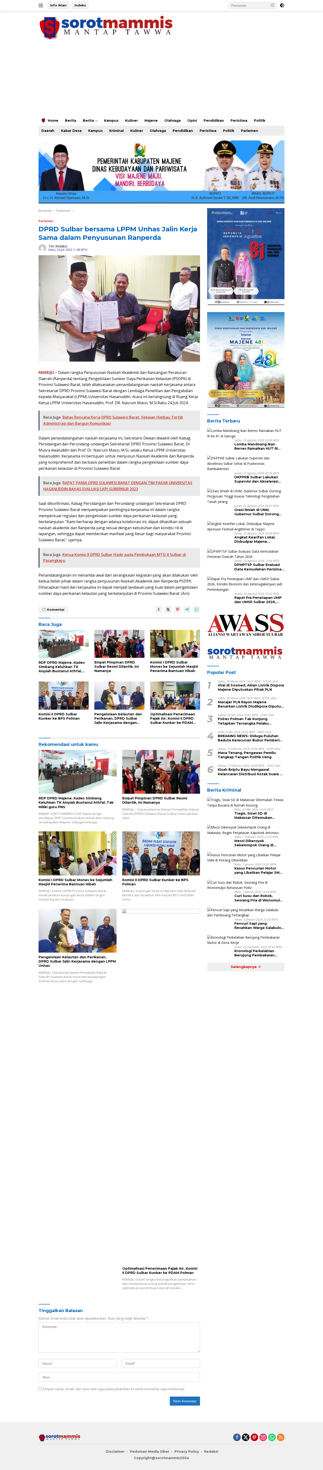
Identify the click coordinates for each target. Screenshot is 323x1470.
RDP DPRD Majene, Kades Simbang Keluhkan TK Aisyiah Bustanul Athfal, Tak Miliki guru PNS (62, 666)
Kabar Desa (71, 131)
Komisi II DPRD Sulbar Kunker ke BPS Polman (59, 716)
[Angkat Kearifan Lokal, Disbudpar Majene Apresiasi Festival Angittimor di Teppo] (245, 526)
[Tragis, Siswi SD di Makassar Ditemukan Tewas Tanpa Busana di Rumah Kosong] (245, 802)
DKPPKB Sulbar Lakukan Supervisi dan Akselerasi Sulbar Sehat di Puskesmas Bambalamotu (258, 479)
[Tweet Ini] (168, 609)
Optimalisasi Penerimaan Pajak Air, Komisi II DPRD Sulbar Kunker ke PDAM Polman (172, 718)
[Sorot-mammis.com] (107, 27)
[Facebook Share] (158, 609)
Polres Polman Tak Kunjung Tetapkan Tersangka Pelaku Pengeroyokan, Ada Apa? (243, 721)
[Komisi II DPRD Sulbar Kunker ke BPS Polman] (64, 695)
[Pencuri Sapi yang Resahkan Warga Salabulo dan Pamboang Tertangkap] (245, 912)
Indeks (80, 5)
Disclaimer (115, 1451)
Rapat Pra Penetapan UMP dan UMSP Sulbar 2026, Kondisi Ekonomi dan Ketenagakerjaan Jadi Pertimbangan (258, 600)
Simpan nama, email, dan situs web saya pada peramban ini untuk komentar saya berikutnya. (114, 1389)
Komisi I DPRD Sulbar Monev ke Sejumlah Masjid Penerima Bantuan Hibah (174, 666)
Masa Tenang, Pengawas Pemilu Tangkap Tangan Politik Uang (247, 755)
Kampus (111, 120)
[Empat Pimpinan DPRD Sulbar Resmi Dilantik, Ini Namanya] (119, 644)
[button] (272, 5)
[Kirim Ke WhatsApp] (196, 609)
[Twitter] (245, 1438)
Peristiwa (239, 120)
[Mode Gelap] (282, 5)
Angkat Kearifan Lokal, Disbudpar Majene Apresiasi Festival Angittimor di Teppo (254, 539)
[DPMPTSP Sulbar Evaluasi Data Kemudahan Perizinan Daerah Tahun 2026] (245, 554)
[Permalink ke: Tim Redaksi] (42, 247)
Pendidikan (214, 120)
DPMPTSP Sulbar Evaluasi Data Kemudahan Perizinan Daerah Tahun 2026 (259, 567)
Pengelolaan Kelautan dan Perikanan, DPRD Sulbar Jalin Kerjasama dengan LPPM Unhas (118, 718)
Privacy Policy (187, 1451)
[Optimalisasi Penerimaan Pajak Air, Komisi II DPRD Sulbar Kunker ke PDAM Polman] (175, 695)
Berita (70, 120)
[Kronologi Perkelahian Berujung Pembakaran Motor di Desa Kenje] (245, 940)
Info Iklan (58, 5)
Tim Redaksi (57, 246)
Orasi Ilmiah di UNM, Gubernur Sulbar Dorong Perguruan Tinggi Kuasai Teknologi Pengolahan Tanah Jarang (256, 512)
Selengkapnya (244, 967)
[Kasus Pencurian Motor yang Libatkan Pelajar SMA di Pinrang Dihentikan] (245, 857)
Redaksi (211, 1451)
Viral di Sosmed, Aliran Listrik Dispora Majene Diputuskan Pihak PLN (251, 687)
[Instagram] (263, 1438)
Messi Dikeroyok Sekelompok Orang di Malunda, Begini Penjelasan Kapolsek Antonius (259, 843)
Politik (259, 120)
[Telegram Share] (187, 609)
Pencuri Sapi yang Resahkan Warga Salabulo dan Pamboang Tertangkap (259, 925)
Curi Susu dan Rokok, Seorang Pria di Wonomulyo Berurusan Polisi (259, 898)
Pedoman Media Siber (149, 1451)
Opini (192, 120)
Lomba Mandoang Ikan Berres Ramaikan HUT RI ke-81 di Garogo (256, 446)
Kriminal (116, 131)
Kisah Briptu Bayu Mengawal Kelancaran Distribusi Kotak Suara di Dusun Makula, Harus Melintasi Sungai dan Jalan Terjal (250, 771)
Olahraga (172, 120)
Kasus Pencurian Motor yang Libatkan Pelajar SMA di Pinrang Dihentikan (258, 870)
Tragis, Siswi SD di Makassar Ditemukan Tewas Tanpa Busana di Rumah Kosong (255, 815)
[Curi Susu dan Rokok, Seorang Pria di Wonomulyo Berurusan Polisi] (245, 885)
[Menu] (42, 5)
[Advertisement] (161, 80)
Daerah (47, 131)
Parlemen (249, 131)
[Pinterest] (254, 1438)
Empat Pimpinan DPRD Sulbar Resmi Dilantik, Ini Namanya (116, 666)
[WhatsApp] (272, 1438)
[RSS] (280, 1438)
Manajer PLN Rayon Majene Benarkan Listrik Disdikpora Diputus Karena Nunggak (250, 704)
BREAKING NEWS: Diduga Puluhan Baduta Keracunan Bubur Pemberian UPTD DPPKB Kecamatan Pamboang (251, 738)
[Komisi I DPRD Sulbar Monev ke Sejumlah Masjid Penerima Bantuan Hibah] (175, 644)
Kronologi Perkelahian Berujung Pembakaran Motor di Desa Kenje (254, 953)
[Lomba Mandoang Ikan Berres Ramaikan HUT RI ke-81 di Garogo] (245, 433)
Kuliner (131, 120)
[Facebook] (237, 1438)
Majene (151, 120)
